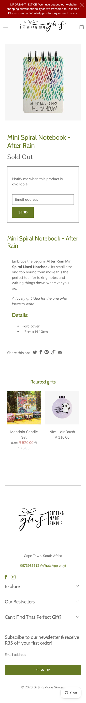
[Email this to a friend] (60, 352)
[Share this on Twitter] (35, 352)
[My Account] (4, 25)
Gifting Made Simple (48, 687)
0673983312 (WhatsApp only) (43, 565)
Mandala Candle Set (24, 407)
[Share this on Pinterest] (46, 352)
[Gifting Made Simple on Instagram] (13, 577)
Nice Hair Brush (62, 407)
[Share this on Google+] (53, 352)
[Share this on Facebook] (41, 352)
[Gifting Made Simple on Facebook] (6, 577)
